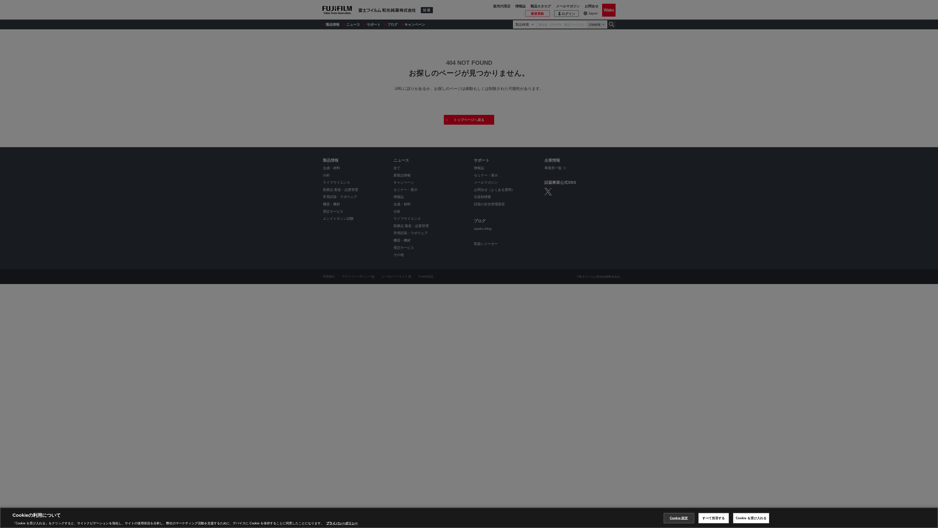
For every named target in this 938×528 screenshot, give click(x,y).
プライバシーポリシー (342, 523)
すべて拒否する (713, 518)
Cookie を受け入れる (751, 518)
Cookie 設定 (679, 518)
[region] (469, 517)
